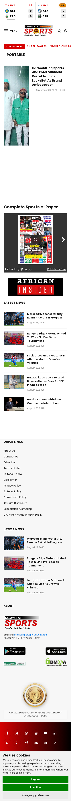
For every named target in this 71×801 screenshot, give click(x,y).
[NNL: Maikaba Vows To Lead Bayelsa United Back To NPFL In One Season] (14, 382)
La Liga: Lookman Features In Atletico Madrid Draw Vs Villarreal (46, 359)
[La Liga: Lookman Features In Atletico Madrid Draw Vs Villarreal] (14, 360)
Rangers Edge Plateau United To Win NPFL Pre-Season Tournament (46, 337)
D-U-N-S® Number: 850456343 (23, 514)
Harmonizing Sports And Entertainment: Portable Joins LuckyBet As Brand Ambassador (48, 76)
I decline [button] (35, 787)
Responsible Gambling (18, 509)
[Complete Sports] (38, 31)
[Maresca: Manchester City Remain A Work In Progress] (14, 319)
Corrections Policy (15, 497)
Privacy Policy (12, 485)
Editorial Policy (12, 491)
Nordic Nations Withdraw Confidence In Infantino (44, 401)
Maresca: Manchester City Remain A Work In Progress (44, 315)
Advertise (9, 462)
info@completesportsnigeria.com (30, 634)
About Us (9, 451)
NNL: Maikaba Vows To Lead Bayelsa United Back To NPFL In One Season (46, 381)
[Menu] (10, 31)
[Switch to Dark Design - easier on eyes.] (65, 31)
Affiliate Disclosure (15, 503)
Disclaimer (10, 480)
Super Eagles (37, 46)
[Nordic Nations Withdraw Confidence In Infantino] (14, 404)
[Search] (59, 31)
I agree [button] (35, 779)
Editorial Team (13, 474)
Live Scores (14, 46)
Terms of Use (12, 468)
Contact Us (11, 456)
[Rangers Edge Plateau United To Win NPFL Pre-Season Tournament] (14, 338)
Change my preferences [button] (35, 795)
